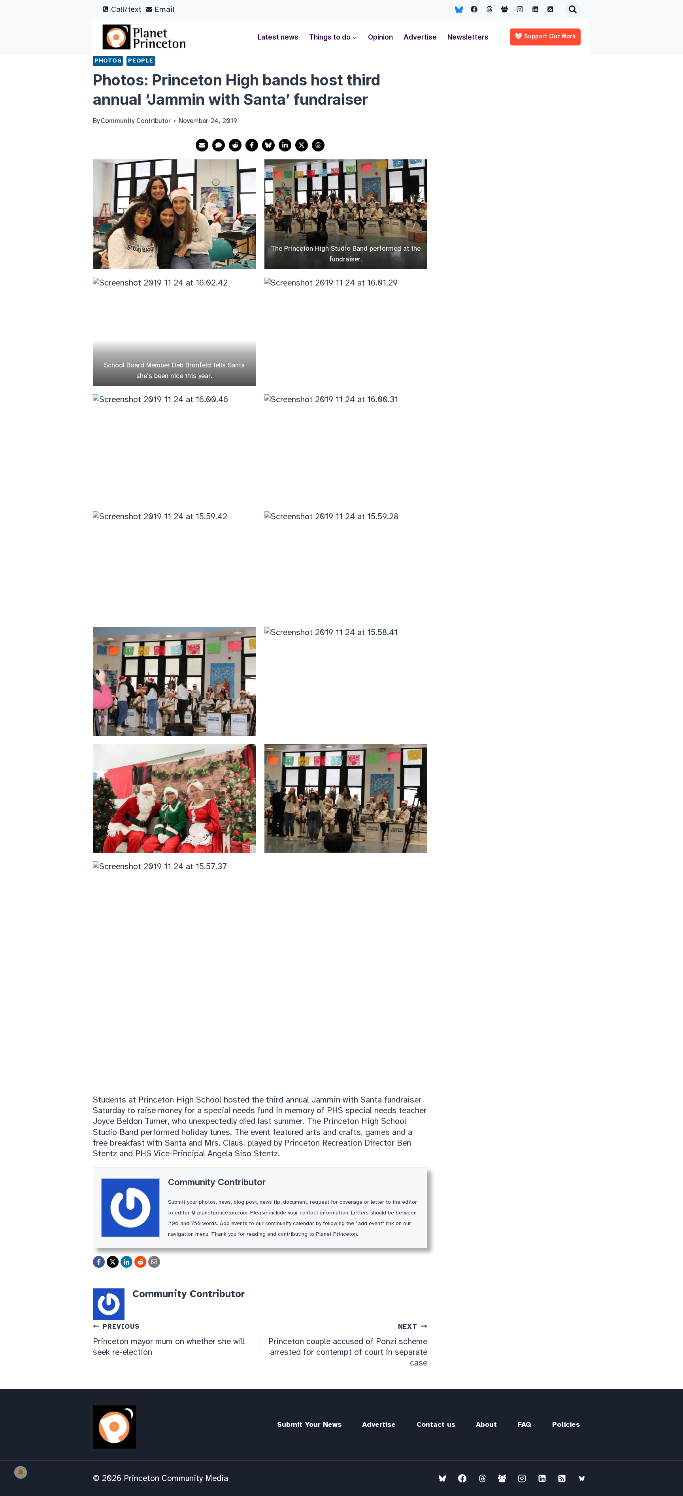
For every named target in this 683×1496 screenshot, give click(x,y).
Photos (107, 60)
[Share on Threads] (318, 145)
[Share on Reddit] (235, 145)
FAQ (524, 1424)
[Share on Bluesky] (268, 145)
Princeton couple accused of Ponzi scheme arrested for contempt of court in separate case (347, 1345)
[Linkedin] (535, 9)
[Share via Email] (202, 145)
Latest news (278, 37)
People (140, 60)
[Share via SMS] (218, 145)
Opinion (380, 37)
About (486, 1424)
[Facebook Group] (504, 9)
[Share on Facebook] (251, 145)
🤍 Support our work (545, 37)
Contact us (436, 1424)
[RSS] (550, 9)
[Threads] (489, 9)
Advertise (420, 37)
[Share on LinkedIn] (285, 145)
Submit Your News (309, 1424)
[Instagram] (520, 9)
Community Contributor (217, 1182)
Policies (566, 1424)
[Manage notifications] (20, 1472)
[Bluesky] (459, 9)
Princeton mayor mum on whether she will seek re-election (169, 1339)
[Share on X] (301, 145)
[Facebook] (474, 9)
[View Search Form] (573, 9)
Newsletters (468, 37)
